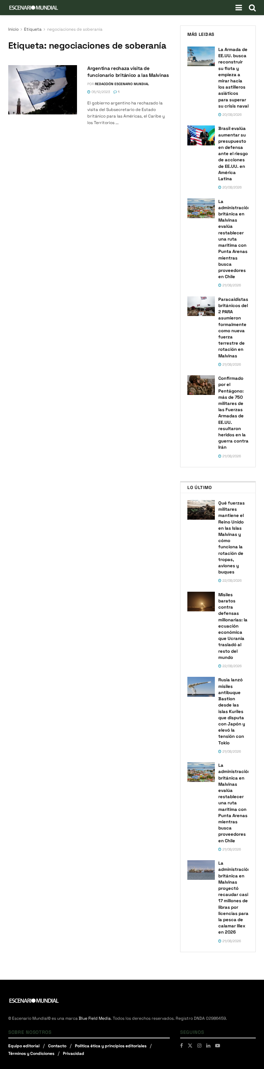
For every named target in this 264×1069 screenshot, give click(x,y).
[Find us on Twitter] (190, 1045)
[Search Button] (252, 7)
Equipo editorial (24, 1046)
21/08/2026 (231, 285)
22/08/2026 (231, 580)
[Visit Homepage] (33, 7)
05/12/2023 (100, 92)
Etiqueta (33, 29)
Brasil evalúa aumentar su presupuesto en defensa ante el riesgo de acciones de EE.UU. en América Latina (233, 153)
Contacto (57, 1046)
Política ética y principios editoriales (110, 1046)
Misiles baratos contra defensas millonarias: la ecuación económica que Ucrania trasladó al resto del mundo (233, 626)
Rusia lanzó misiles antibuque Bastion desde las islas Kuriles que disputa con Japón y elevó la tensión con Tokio (231, 711)
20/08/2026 (231, 114)
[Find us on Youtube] (217, 1045)
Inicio (13, 29)
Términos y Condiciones (31, 1053)
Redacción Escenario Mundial (122, 84)
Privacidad (73, 1053)
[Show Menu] (238, 7)
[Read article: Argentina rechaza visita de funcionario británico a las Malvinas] (42, 89)
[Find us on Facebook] (181, 1045)
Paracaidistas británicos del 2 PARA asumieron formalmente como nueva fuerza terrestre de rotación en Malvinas (233, 327)
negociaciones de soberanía (74, 29)
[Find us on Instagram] (199, 1045)
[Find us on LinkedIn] (208, 1045)
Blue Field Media (95, 1018)
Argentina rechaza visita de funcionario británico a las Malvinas (128, 71)
